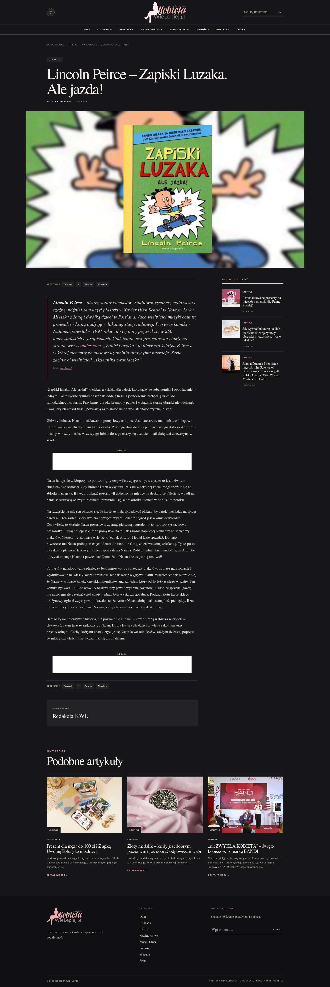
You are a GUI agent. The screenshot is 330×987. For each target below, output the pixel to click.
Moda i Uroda (178, 29)
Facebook (68, 284)
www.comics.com (84, 345)
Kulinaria (103, 29)
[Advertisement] (122, 461)
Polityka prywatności (223, 981)
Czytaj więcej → (57, 875)
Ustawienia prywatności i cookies (261, 981)
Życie (240, 29)
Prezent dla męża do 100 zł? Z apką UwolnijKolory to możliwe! (79, 848)
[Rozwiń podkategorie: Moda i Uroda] (188, 29)
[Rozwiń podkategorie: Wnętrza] (228, 29)
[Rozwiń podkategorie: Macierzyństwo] (161, 29)
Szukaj (277, 929)
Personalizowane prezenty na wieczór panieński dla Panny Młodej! (262, 301)
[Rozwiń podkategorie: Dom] (89, 29)
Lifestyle (125, 29)
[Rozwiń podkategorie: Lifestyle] (132, 29)
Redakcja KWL (63, 102)
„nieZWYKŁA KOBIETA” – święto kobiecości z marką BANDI (241, 848)
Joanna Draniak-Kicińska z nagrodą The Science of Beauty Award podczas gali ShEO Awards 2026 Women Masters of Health (261, 371)
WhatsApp (102, 284)
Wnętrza (221, 29)
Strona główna (55, 45)
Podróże (201, 29)
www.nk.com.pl (66, 368)
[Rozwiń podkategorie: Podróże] (208, 29)
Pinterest (88, 284)
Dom (85, 29)
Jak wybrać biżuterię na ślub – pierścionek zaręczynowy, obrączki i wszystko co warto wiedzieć (263, 334)
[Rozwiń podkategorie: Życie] (245, 29)
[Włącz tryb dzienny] (50, 12)
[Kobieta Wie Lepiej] (165, 12)
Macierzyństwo (150, 29)
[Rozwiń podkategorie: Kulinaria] (111, 29)
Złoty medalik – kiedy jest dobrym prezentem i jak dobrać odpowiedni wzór (164, 848)
